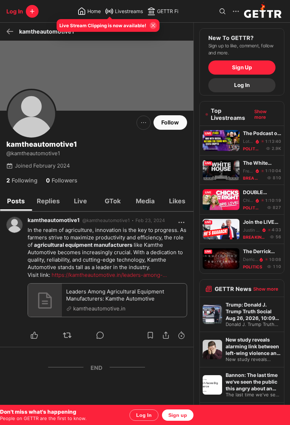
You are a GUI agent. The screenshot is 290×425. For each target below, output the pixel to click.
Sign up (177, 415)
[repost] (75, 335)
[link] (150, 220)
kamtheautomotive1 (54, 220)
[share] (166, 335)
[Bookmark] (150, 335)
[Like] (43, 335)
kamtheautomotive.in (99, 308)
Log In (144, 415)
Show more (260, 114)
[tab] (16, 201)
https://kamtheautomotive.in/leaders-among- (109, 275)
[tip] (108, 335)
